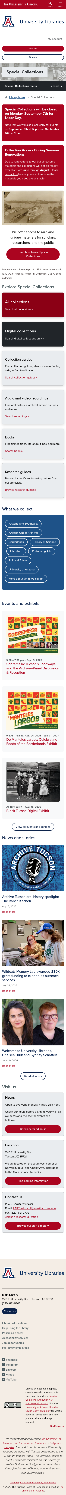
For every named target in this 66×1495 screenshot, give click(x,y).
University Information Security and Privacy (33, 1482)
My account (55, 39)
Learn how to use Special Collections (33, 254)
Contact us (14, 1197)
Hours (10, 1098)
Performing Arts (41, 551)
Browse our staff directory (33, 1226)
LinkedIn (11, 1369)
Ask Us (33, 48)
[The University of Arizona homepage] (20, 4)
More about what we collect (26, 578)
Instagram (12, 1365)
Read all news (33, 1076)
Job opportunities (13, 1343)
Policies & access (12, 1333)
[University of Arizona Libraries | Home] (33, 21)
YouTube (11, 1379)
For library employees (15, 1348)
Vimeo (10, 1374)
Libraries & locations (14, 1323)
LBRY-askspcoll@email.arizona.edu (34, 1208)
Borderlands (16, 542)
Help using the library (15, 1328)
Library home (17, 97)
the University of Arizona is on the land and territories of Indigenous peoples (33, 1443)
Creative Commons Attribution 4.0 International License (42, 1400)
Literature (16, 551)
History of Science (45, 542)
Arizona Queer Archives (23, 533)
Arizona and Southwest (23, 523)
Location (12, 1145)
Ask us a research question (21, 1217)
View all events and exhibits (33, 827)
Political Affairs (18, 560)
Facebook (12, 1360)
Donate (33, 57)
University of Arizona (22, 569)
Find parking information (33, 1181)
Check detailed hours (33, 1129)
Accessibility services (15, 1338)
